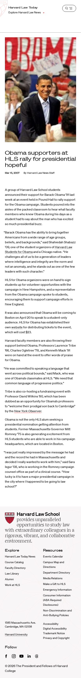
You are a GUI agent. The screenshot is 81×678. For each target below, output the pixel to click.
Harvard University (16, 634)
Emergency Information (57, 589)
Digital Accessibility (55, 628)
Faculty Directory (15, 568)
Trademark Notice (54, 633)
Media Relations (53, 578)
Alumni (9, 579)
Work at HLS (12, 585)
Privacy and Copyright (56, 638)
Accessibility (50, 624)
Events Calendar (53, 556)
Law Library (12, 573)
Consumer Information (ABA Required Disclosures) (57, 600)
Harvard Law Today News (20, 556)
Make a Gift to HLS (54, 584)
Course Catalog (14, 562)
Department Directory (56, 572)
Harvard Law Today (23, 7)
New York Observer (27, 411)
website (17, 327)
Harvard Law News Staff (40, 173)
